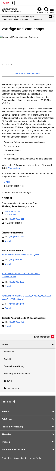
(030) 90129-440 (16, 237)
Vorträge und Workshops (31, 19)
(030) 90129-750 (16, 322)
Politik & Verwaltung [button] (12, 427)
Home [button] (5, 344)
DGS (9, 381)
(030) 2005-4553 (16, 304)
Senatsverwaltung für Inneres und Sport (18, 16)
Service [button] (5, 411)
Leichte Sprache (14, 388)
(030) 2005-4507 (16, 260)
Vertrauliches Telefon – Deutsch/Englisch (20, 254)
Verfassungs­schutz (11, 19)
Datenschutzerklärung (14, 366)
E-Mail (7, 182)
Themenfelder (14, 168)
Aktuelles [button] (6, 434)
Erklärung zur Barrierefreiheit (17, 374)
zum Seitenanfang (42, 337)
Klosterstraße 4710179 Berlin (12, 213)
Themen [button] (6, 442)
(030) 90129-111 (16, 219)
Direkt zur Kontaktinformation (26, 74)
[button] (51, 16)
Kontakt (7, 359)
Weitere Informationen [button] (13, 449)
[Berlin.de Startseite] (8, 3)
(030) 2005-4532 (16, 282)
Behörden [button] (7, 419)
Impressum (9, 352)
